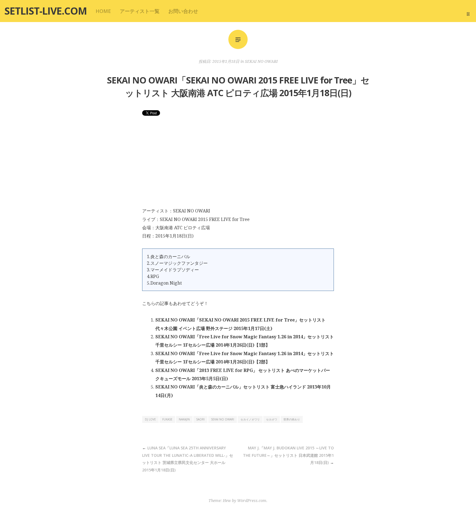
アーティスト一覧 (139, 11)
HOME (103, 11)
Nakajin (184, 419)
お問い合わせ (183, 11)
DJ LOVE (150, 419)
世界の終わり (291, 419)
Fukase (167, 419)
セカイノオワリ (250, 419)
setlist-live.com (45, 11)
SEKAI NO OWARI (261, 61)
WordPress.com (251, 500)
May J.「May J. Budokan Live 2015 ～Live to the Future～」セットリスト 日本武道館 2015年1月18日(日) (288, 455)
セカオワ (271, 419)
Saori (200, 419)
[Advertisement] (238, 165)
